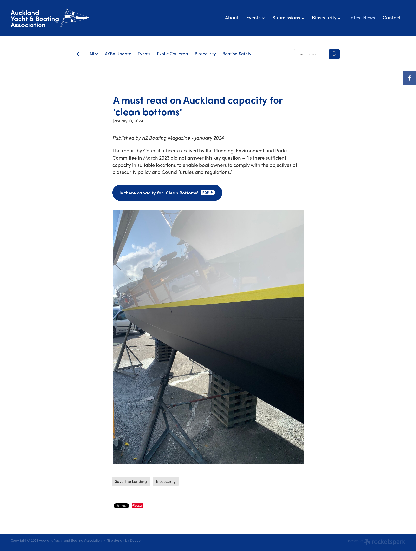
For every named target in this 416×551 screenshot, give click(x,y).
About (232, 17)
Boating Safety (236, 54)
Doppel (135, 540)
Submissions (287, 17)
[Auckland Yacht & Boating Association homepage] (50, 18)
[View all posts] (77, 54)
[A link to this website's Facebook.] (409, 78)
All (92, 54)
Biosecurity (325, 17)
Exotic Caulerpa (172, 54)
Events (254, 17)
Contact (392, 17)
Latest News (361, 17)
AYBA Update (118, 54)
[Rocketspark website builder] (376, 542)
